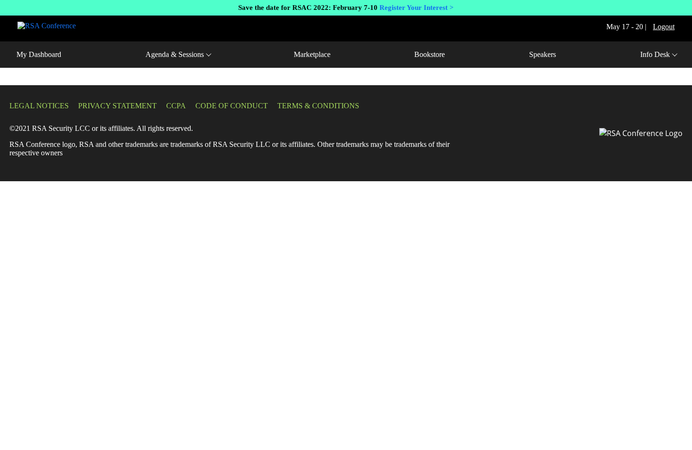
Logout (664, 27)
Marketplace (312, 54)
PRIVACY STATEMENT (117, 106)
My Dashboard (38, 54)
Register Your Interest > (416, 7)
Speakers (542, 54)
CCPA (176, 106)
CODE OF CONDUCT (231, 106)
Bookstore (429, 54)
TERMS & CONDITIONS (318, 106)
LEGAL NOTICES (39, 106)
